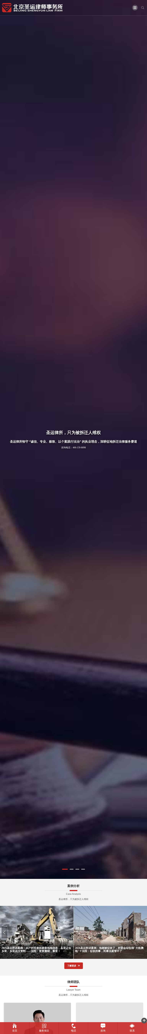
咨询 (102, 1030)
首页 (14, 1030)
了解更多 (71, 965)
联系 (132, 1030)
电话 (73, 1030)
